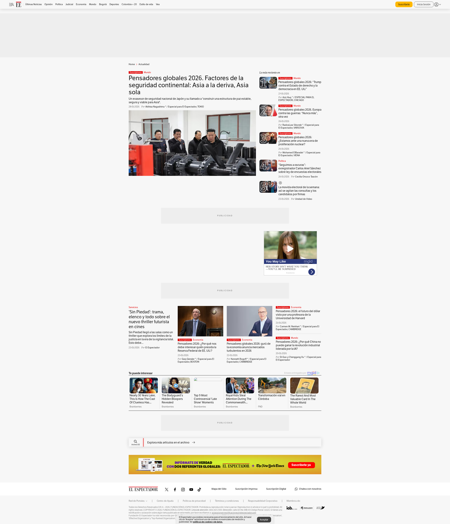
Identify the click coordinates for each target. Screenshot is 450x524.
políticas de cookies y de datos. (208, 521)
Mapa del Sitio (218, 488)
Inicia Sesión (423, 4)
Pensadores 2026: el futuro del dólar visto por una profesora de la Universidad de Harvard (298, 314)
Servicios (133, 307)
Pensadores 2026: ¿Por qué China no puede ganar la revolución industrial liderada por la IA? (298, 345)
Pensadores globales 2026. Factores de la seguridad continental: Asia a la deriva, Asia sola (189, 85)
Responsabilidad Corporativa (262, 501)
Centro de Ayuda (165, 501)
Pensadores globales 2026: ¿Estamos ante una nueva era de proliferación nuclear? (298, 141)
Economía (198, 339)
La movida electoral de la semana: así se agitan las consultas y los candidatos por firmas (299, 191)
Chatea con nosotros (310, 488)
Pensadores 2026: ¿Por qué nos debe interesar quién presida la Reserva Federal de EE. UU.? (197, 347)
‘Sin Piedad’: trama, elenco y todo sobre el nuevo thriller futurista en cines (149, 319)
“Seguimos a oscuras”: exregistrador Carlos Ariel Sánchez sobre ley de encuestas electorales (299, 168)
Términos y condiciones (227, 501)
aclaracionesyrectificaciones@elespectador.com (234, 513)
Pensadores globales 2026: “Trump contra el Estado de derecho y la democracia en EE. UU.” (299, 85)
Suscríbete (404, 4)
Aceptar (264, 519)
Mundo (147, 72)
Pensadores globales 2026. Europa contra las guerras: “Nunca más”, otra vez (299, 113)
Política (282, 161)
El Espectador (152, 347)
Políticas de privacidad (194, 501)
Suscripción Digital (276, 488)
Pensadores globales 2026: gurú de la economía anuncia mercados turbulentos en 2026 (249, 347)
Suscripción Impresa (246, 488)
